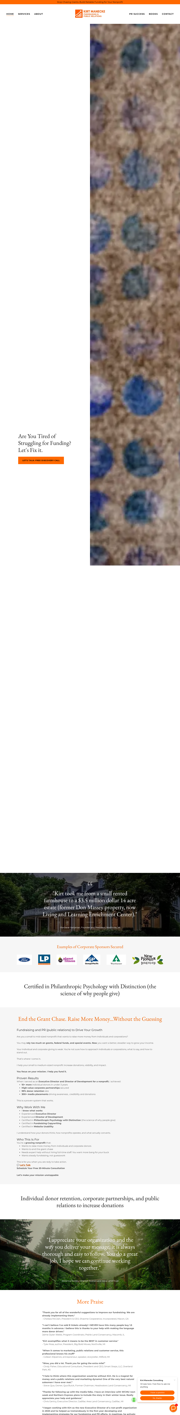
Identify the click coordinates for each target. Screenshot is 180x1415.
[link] (90, 14)
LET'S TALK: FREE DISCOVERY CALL (41, 460)
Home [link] (10, 14)
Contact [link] (168, 14)
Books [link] (153, 14)
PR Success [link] (137, 14)
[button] (173, 1408)
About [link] (38, 14)
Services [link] (24, 14)
